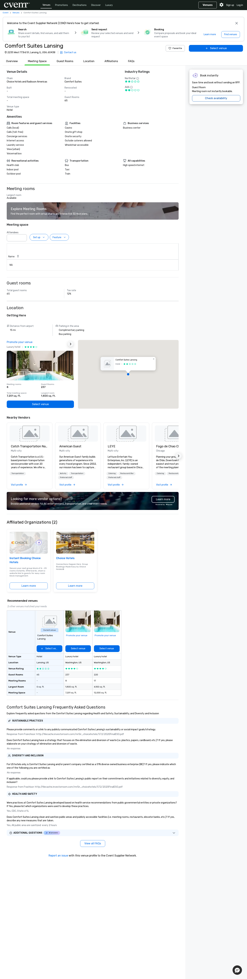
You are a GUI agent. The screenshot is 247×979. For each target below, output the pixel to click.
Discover (96, 5)
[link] (30, 433)
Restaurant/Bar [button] (127, 473)
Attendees (12, 232)
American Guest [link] (70, 446)
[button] (23, 237)
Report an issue (58, 855)
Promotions (61, 5)
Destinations (80, 5)
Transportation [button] (18, 473)
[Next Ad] (70, 344)
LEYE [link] (111, 446)
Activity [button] (63, 473)
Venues (46, 5)
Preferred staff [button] (66, 477)
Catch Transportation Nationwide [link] (29, 446)
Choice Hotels (65, 558)
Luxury (109, 5)
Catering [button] (112, 473)
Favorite (177, 48)
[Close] (236, 23)
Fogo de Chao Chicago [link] (172, 446)
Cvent (5, 12)
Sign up (230, 5)
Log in (240, 5)
